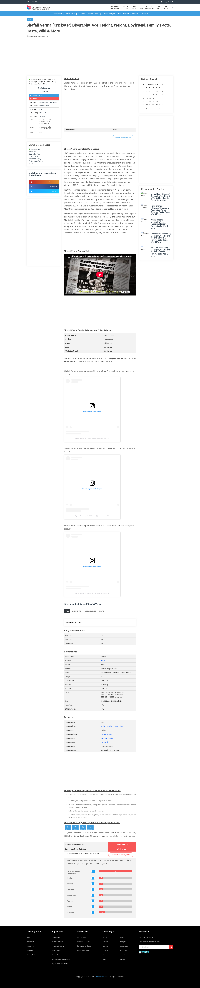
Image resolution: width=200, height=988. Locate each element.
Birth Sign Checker (83, 942)
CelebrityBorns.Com (101, 976)
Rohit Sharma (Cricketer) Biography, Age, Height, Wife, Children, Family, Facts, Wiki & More (160, 210)
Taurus (105, 942)
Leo (104, 955)
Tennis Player (70, 13)
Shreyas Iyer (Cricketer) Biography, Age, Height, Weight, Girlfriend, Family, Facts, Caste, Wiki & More (161, 238)
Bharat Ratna (56, 955)
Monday (70, 884)
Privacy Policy (31, 955)
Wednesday (53, 102)
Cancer (105, 950)
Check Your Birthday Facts (121, 855)
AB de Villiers (118, 726)
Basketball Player (108, 13)
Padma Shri (56, 937)
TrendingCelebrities (149, 7)
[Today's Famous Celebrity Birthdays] (38, 7)
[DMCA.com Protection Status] (144, 952)
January (43, 102)
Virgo (105, 959)
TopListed (159, 7)
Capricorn (123, 950)
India (40, 109)
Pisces (122, 959)
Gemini (105, 946)
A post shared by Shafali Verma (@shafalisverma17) (92, 438)
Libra (122, 937)
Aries (105, 937)
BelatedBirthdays (125, 7)
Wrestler (81, 13)
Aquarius (42, 116)
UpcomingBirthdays (115, 7)
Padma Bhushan (57, 942)
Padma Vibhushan (58, 946)
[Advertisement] (89, 56)
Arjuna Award (56, 950)
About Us (30, 950)
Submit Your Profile (83, 950)
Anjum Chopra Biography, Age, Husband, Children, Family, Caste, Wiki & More (159, 224)
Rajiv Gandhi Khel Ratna (60, 964)
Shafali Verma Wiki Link (123, 138)
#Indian (30, 20)
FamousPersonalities (137, 7)
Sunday (70, 878)
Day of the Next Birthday (75, 849)
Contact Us (30, 946)
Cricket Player (57, 13)
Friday (69, 907)
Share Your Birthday (84, 946)
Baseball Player (93, 13)
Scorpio (123, 942)
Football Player (123, 13)
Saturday (70, 912)
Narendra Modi (106, 734)
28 (40, 102)
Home (29, 937)
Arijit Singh (104, 742)
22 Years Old (43, 113)
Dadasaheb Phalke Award (61, 959)
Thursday (70, 901)
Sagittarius (124, 946)
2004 (47, 102)
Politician (135, 13)
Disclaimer (30, 942)
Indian (103, 660)
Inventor (145, 13)
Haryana (46, 106)
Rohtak (41, 106)
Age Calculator (82, 937)
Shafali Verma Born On (74, 844)
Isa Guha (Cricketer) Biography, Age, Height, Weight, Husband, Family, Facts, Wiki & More (160, 252)
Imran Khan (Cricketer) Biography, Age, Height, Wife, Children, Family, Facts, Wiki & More (160, 197)
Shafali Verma (44, 88)
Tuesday (70, 889)
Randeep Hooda (107, 738)
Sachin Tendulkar (107, 726)
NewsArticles (167, 7)
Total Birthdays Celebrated (73, 872)
